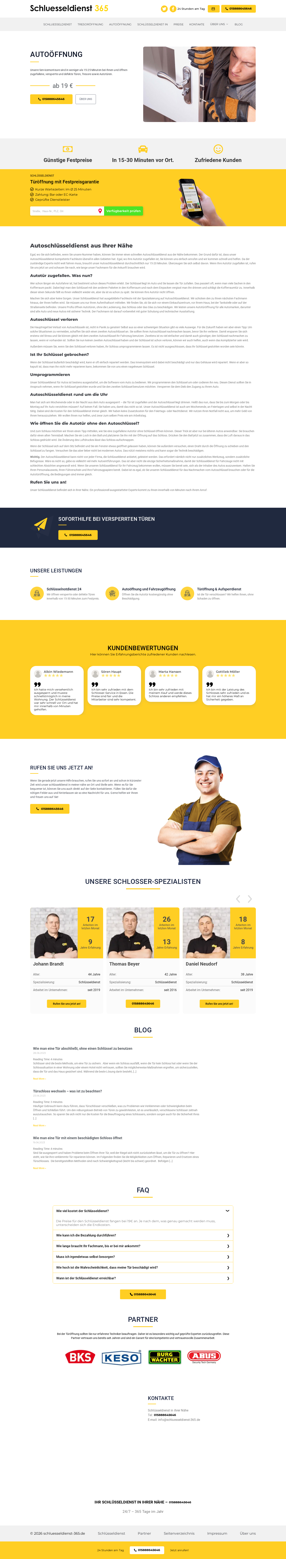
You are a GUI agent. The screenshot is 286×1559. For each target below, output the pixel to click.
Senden (143, 825)
